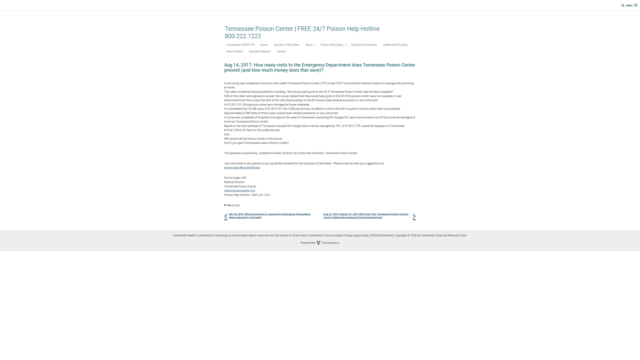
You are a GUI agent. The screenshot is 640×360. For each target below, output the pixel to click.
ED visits (236, 205)
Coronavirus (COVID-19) (240, 44)
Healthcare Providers (395, 44)
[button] (315, 45)
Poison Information (332, 44)
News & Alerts (234, 51)
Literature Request (259, 51)
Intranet (281, 51)
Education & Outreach (364, 44)
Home (264, 44)
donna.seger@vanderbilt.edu (242, 167)
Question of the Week (286, 44)
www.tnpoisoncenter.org (239, 190)
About (309, 44)
